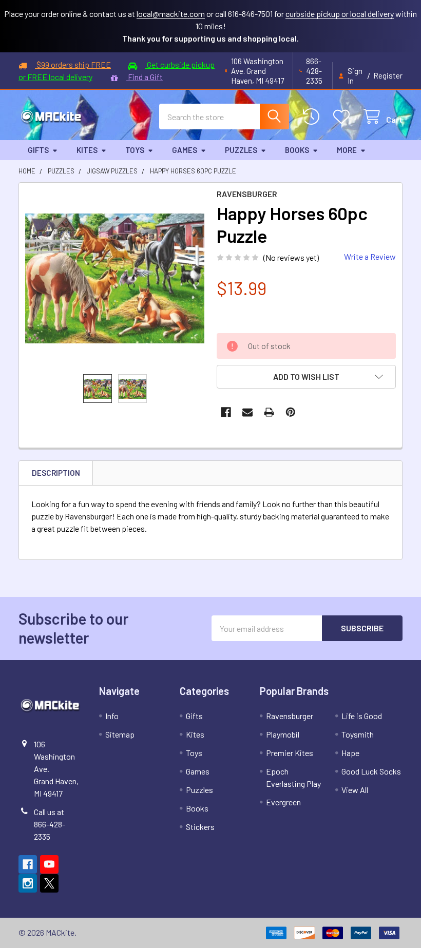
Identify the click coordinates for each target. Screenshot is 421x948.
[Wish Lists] (344, 117)
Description (56, 472)
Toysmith (357, 734)
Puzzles (241, 149)
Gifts (38, 149)
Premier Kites (289, 753)
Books (297, 149)
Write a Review (370, 256)
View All (354, 790)
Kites (87, 149)
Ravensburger (289, 716)
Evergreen (283, 802)
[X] (49, 883)
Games (184, 149)
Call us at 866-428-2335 (49, 824)
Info (112, 716)
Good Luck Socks (371, 771)
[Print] (269, 412)
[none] (114, 278)
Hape (350, 753)
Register (388, 75)
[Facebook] (226, 412)
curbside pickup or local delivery (339, 13)
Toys (134, 149)
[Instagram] (27, 883)
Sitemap (120, 734)
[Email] (247, 412)
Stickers (200, 826)
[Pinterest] (290, 412)
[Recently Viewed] (313, 117)
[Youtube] (49, 864)
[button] (306, 377)
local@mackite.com (171, 13)
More (347, 149)
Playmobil (282, 734)
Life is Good (361, 716)
